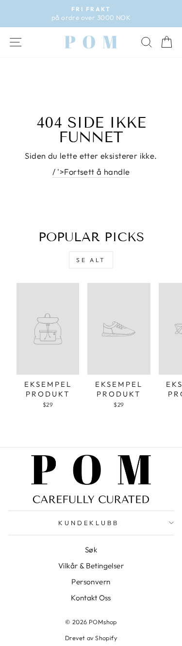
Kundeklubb (88, 523)
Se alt (91, 260)
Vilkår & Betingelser (91, 565)
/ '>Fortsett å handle (91, 171)
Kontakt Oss (91, 597)
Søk (91, 549)
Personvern (90, 581)
